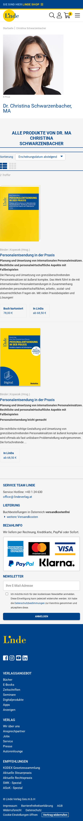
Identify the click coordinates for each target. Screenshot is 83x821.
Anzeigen (9, 710)
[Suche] (52, 16)
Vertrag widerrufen (55, 814)
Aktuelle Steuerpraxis (17, 773)
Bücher (7, 679)
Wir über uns (11, 726)
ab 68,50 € (39, 311)
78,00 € (13, 311)
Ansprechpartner (14, 731)
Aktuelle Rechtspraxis (17, 778)
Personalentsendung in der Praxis (27, 255)
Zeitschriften (11, 690)
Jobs (6, 736)
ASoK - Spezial (13, 788)
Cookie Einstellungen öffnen (20, 814)
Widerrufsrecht (12, 810)
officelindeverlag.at (17, 497)
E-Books (8, 685)
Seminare (9, 695)
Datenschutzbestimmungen (30, 603)
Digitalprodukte (13, 700)
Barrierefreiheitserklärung (37, 805)
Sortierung (6, 156)
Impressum (10, 805)
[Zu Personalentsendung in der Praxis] (20, 213)
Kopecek (15, 249)
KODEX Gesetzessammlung (21, 768)
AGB (60, 805)
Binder (4, 249)
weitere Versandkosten (22, 517)
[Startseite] (11, 15)
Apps (6, 705)
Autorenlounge (13, 751)
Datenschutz (34, 810)
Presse (7, 746)
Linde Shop (32, 4)
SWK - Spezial (12, 783)
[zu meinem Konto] (59, 16)
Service (8, 741)
